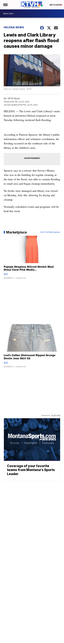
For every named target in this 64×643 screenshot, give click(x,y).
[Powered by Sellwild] (55, 415)
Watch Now (55, 5)
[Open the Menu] (5, 5)
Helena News (14, 27)
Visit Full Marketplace (50, 232)
